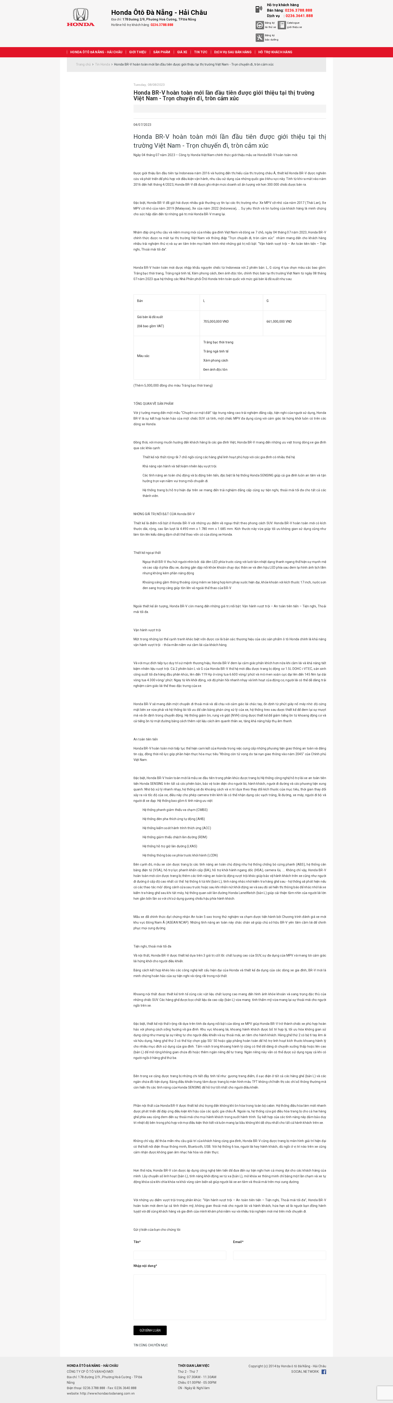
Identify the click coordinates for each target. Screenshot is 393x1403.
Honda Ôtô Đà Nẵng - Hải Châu (96, 52)
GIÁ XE (182, 52)
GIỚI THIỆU (137, 52)
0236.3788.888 (162, 25)
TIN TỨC (200, 52)
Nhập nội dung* (145, 1266)
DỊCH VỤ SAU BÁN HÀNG (233, 52)
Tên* (137, 1242)
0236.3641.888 (299, 16)
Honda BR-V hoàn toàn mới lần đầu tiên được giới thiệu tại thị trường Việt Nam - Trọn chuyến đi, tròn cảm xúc (224, 95)
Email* (238, 1242)
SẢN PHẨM (161, 52)
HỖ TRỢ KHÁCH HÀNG (275, 52)
